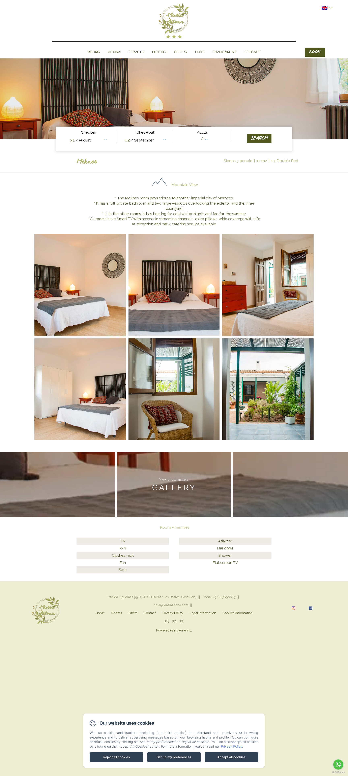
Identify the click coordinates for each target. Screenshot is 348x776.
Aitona (114, 52)
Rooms (94, 52)
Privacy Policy (172, 613)
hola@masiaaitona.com (171, 605)
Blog (199, 52)
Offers (180, 52)
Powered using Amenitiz (174, 630)
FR (174, 622)
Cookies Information (238, 613)
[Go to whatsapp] (338, 764)
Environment (224, 52)
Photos (159, 52)
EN (167, 622)
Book (315, 52)
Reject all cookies (116, 757)
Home (100, 613)
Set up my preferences (174, 757)
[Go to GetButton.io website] (338, 772)
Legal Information (203, 613)
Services (136, 52)
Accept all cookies (231, 757)
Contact (252, 52)
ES (182, 622)
